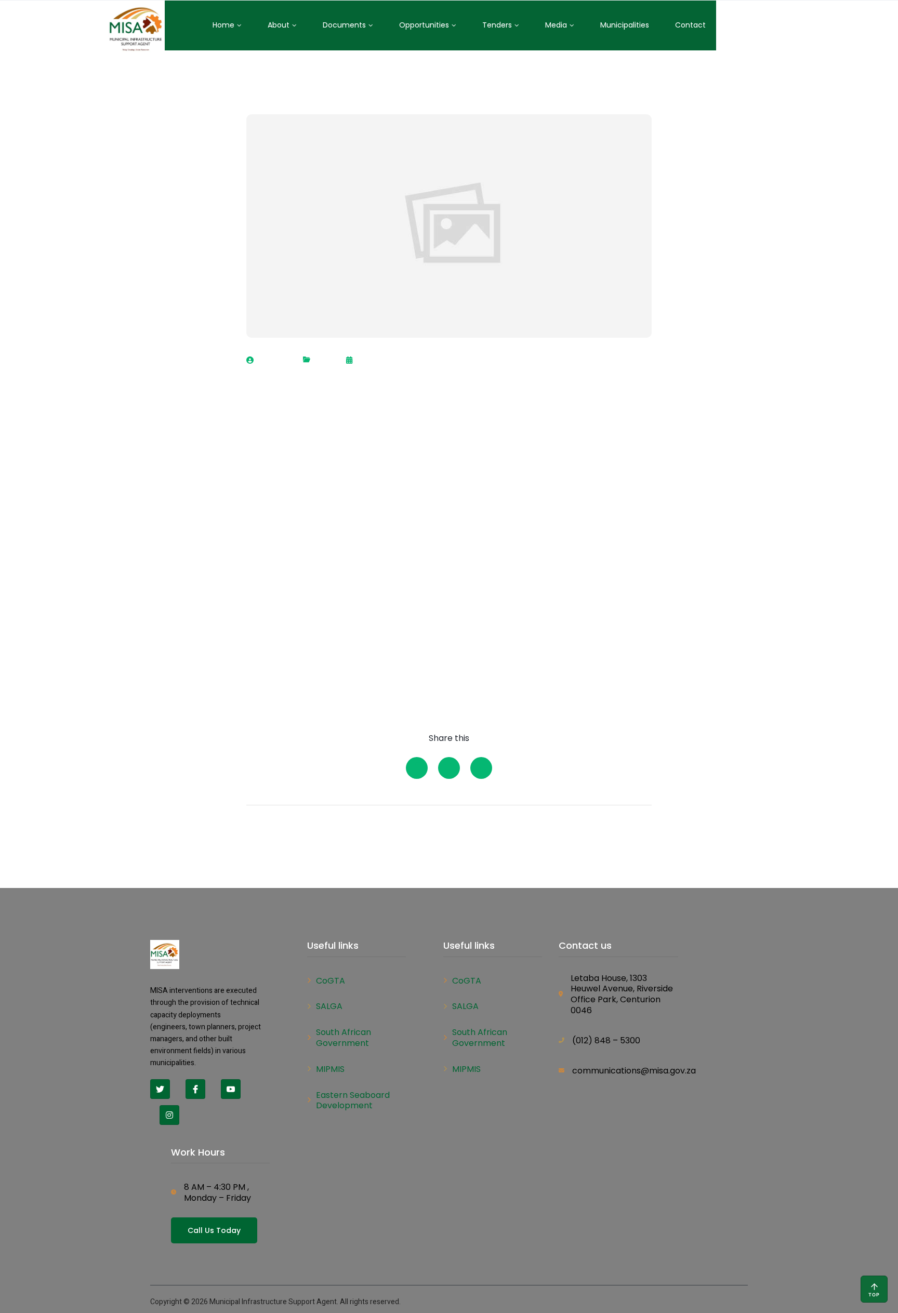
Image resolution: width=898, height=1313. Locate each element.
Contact (690, 25)
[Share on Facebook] (417, 768)
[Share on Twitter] (449, 768)
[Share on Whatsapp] (481, 768)
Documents (344, 25)
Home (223, 25)
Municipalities (624, 25)
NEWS (325, 360)
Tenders (497, 25)
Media (556, 25)
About (278, 25)
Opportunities (424, 25)
